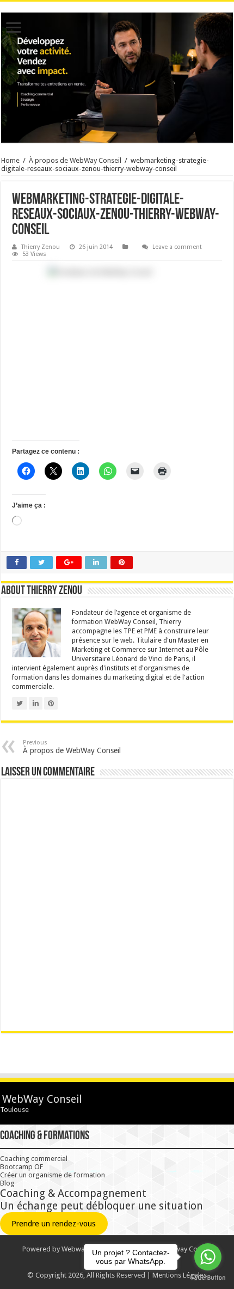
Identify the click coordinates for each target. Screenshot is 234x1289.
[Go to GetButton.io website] (207, 1277)
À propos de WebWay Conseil (75, 160)
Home (10, 160)
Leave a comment (177, 247)
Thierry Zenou (40, 247)
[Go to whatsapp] (207, 1256)
